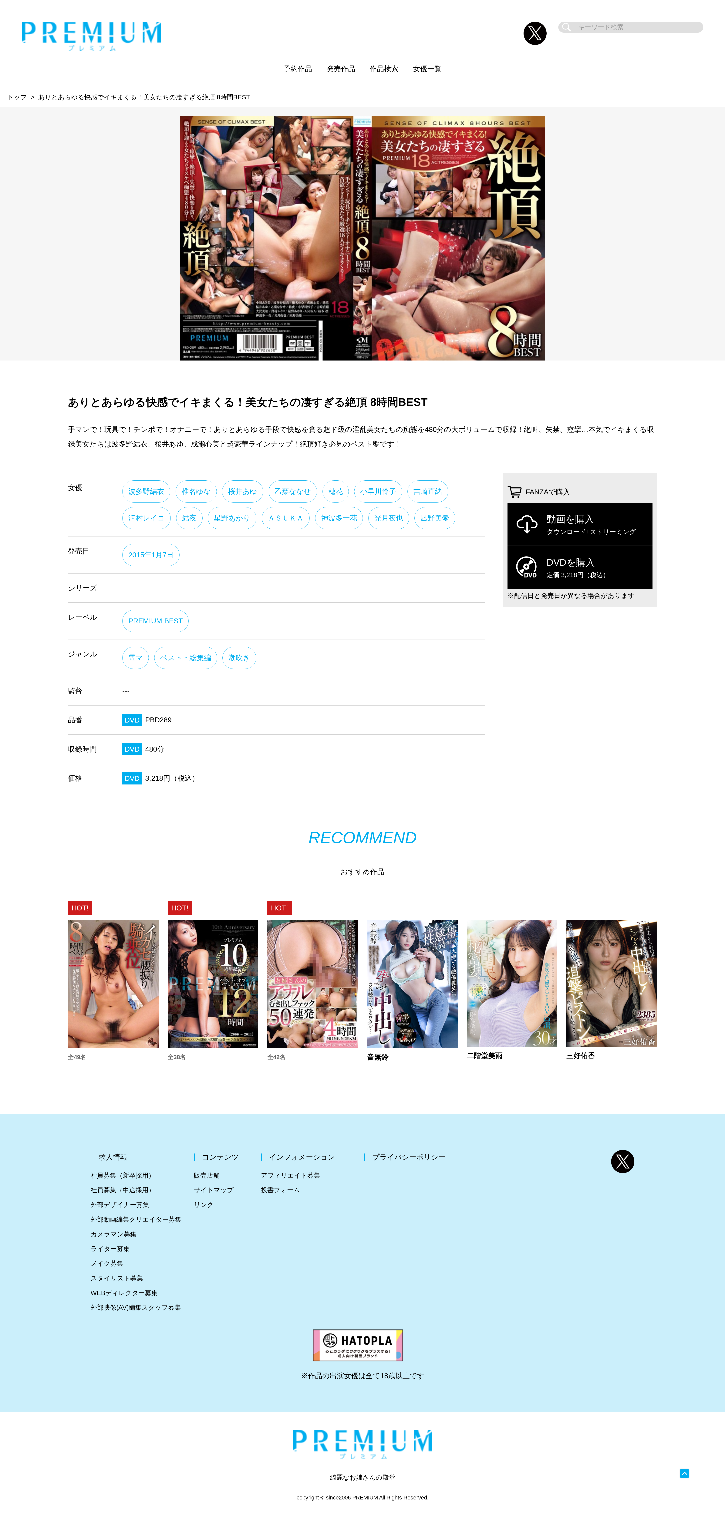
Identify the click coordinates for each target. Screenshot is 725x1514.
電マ (135, 658)
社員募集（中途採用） (123, 1190)
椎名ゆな (196, 491)
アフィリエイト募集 (290, 1175)
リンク (204, 1204)
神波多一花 (339, 518)
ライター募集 (110, 1248)
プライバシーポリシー (409, 1157)
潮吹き (239, 658)
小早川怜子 (378, 491)
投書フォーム (280, 1190)
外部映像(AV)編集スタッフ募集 (136, 1307)
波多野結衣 (146, 491)
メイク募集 (107, 1263)
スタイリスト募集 (117, 1278)
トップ (17, 97)
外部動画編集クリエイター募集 (136, 1219)
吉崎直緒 (427, 491)
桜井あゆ (242, 491)
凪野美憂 (434, 518)
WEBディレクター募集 (124, 1292)
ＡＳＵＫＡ (286, 518)
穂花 (336, 491)
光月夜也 (388, 518)
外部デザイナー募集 (120, 1204)
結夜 (189, 518)
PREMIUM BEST (155, 621)
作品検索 (384, 69)
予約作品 (297, 69)
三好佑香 (580, 1055)
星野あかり (232, 518)
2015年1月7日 (151, 555)
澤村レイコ (146, 518)
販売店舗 (207, 1175)
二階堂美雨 (485, 1055)
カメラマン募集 (114, 1234)
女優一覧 (427, 69)
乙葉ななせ (293, 491)
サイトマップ (214, 1190)
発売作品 (341, 69)
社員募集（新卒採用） (123, 1175)
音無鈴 (378, 1057)
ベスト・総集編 (185, 658)
